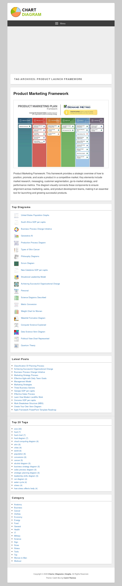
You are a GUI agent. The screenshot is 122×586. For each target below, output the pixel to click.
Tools (16, 551)
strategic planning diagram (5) (27, 472)
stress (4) (18, 485)
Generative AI (27, 235)
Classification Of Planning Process (29, 365)
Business (18, 507)
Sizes (16, 545)
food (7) (17, 431)
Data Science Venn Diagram (33, 331)
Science (17, 538)
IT (15, 532)
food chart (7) (20, 435)
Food (16, 523)
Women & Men (20, 557)
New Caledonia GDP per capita (34, 269)
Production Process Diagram (33, 242)
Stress (17, 548)
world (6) (17, 450)
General (17, 526)
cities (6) (18, 447)
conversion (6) (20, 457)
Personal (25, 290)
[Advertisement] (61, 49)
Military (17, 535)
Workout (17, 560)
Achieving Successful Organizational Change (40, 283)
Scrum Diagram (27, 263)
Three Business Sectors (24, 387)
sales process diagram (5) (25, 469)
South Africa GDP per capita (33, 222)
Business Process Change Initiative (36, 228)
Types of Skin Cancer (30, 249)
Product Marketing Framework (40, 93)
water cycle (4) (20, 482)
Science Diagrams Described (33, 297)
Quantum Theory (28, 345)
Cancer (17, 510)
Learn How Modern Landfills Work (28, 397)
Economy (18, 517)
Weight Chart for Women (31, 311)
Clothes (17, 513)
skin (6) (17, 444)
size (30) (18, 428)
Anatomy (18, 504)
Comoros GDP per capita (25, 400)
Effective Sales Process (24, 393)
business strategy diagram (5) (27, 466)
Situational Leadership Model (33, 276)
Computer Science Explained (33, 324)
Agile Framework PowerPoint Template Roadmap (35, 409)
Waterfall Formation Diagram (33, 317)
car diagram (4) (20, 479)
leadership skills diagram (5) (26, 475)
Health (17, 529)
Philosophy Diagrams (30, 256)
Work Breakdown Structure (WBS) (28, 403)
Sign (16, 542)
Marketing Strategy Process (26, 375)
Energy (17, 520)
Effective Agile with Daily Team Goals (30, 378)
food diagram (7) (21, 438)
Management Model (22, 381)
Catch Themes (70, 577)
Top (15, 554)
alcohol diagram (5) (22, 463)
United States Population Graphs (35, 215)
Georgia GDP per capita (24, 390)
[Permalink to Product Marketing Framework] (61, 169)
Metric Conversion (29, 304)
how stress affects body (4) (25, 488)
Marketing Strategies (23, 384)
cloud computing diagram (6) (26, 441)
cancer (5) (18, 460)
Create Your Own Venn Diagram (27, 406)
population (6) (20, 453)
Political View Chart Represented (35, 338)
